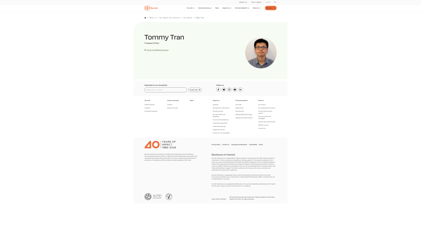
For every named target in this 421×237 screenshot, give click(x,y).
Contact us (243, 2)
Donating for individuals (221, 108)
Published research (151, 111)
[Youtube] (235, 89)
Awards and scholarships (266, 122)
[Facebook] (218, 89)
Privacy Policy (216, 144)
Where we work (263, 125)
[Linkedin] (240, 89)
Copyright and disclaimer (239, 144)
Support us (226, 8)
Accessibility (253, 144)
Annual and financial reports (265, 112)
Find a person (256, 2)
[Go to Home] (145, 18)
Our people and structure (266, 108)
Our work (190, 8)
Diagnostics (239, 108)
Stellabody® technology (243, 114)
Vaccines (238, 104)
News (217, 8)
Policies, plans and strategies (264, 117)
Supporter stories (219, 129)
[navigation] (210, 6)
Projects (147, 108)
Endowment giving (219, 126)
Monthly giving (218, 111)
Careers (169, 104)
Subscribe (194, 90)
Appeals (215, 104)
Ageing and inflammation (244, 118)
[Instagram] (229, 89)
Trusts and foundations (221, 120)
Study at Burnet (172, 108)
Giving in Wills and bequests (219, 115)
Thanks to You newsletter (221, 133)
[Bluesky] (224, 89)
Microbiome (239, 111)
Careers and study (204, 8)
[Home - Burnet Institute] (151, 8)
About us (255, 8)
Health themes (150, 104)
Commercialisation (241, 8)
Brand (261, 144)
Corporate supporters (220, 123)
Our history (262, 104)
